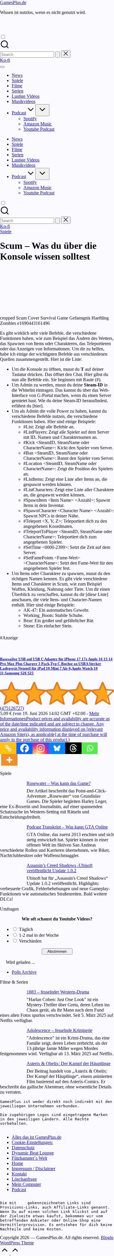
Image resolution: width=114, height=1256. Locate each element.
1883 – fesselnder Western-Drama (58, 991)
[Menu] (2, 67)
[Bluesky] (57, 748)
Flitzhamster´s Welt (29, 1158)
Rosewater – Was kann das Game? (59, 783)
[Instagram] (40, 748)
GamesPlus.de (13, 2)
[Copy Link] (8, 748)
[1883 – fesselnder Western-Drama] (11, 1000)
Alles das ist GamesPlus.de (36, 1137)
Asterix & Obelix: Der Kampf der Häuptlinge (68, 1063)
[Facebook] (24, 748)
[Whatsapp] (90, 748)
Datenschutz (23, 1147)
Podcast (19, 1189)
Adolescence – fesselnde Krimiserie (59, 1030)
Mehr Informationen (55, 726)
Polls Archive (24, 972)
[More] (9, 760)
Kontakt (19, 1173)
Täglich (26, 929)
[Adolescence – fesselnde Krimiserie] (11, 1039)
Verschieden (30, 941)
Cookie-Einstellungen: (32, 1142)
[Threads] (73, 748)
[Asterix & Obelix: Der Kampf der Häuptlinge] (11, 1072)
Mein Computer (26, 1184)
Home (17, 1163)
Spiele (5, 231)
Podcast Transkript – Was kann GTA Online (67, 826)
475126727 (12, 708)
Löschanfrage (24, 1179)
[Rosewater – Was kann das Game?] (11, 792)
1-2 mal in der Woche (39, 935)
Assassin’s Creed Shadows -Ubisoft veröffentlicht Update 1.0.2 (59, 868)
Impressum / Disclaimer (33, 1168)
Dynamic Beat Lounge (33, 1152)
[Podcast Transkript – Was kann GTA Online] (11, 835)
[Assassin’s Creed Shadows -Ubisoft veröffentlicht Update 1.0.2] (11, 874)
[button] (57, 55)
